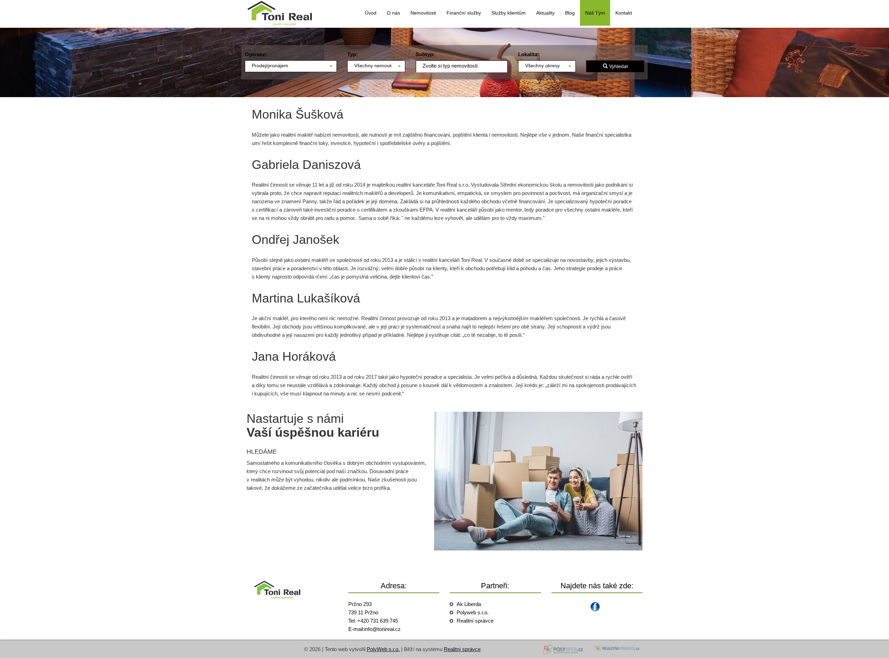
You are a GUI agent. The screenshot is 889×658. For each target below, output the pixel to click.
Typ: (352, 54)
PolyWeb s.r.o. (383, 649)
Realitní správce (475, 621)
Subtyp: (425, 54)
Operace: (256, 54)
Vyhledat (618, 66)
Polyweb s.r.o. (473, 612)
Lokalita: (528, 54)
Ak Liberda (469, 604)
